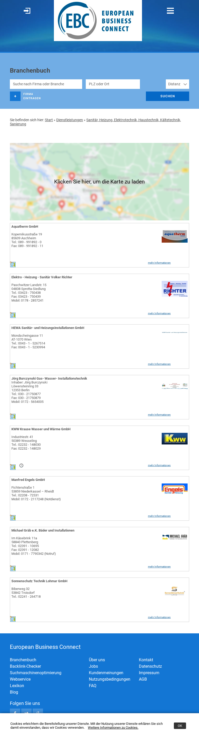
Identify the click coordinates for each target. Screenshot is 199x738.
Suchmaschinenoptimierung (35, 672)
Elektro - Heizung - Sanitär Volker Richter (41, 277)
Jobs (93, 666)
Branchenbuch (23, 659)
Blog (14, 692)
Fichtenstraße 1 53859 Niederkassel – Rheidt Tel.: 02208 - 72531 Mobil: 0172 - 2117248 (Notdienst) (36, 493)
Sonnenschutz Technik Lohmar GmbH (39, 581)
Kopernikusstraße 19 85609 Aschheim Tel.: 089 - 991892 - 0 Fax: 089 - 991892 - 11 (27, 240)
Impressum (149, 672)
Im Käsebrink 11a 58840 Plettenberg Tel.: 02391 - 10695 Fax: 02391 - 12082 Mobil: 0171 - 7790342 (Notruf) (33, 546)
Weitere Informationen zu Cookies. (113, 727)
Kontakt (146, 659)
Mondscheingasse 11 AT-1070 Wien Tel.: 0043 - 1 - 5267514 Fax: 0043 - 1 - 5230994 (28, 341)
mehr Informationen (159, 262)
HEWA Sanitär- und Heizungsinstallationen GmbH (47, 328)
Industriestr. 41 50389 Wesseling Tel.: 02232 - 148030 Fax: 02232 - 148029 (26, 442)
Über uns (97, 659)
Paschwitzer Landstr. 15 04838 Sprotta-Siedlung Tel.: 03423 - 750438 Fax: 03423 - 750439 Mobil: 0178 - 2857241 (28, 292)
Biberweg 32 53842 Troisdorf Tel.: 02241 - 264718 (26, 592)
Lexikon (17, 685)
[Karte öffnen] (13, 266)
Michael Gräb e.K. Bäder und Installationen (42, 530)
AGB (143, 679)
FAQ (92, 685)
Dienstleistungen (69, 120)
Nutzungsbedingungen (109, 679)
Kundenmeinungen (106, 672)
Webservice (20, 679)
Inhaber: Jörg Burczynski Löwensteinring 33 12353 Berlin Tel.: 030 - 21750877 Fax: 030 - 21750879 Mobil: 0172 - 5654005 (29, 392)
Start (49, 120)
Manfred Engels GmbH (28, 480)
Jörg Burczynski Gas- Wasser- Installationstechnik (49, 378)
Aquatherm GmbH (24, 226)
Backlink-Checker (25, 666)
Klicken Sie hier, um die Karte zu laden (99, 182)
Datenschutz (150, 666)
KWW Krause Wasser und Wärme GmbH (40, 429)
